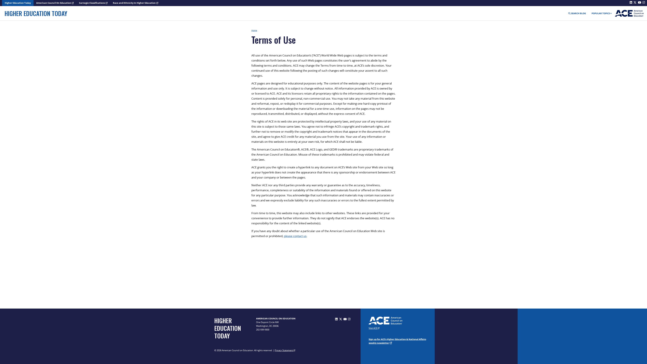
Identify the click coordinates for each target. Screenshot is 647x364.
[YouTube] (345, 319)
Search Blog (578, 13)
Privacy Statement (284, 350)
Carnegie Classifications (92, 2)
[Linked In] (336, 319)
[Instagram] (349, 319)
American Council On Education (53, 2)
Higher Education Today (18, 2)
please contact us (295, 236)
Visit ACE (373, 328)
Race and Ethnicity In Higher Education (134, 2)
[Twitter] (340, 319)
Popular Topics (601, 13)
